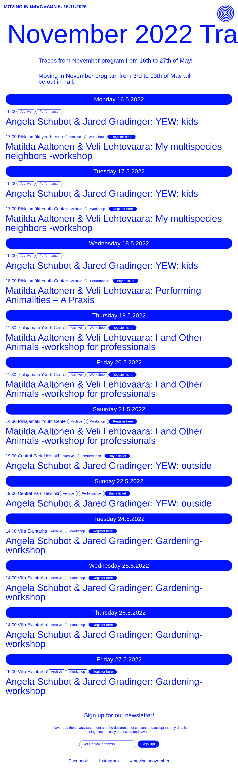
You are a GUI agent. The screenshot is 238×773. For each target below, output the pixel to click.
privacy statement (88, 728)
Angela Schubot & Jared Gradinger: (102, 121)
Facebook (78, 760)
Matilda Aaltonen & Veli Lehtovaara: (114, 151)
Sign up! (148, 744)
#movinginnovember (149, 760)
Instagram (109, 760)
